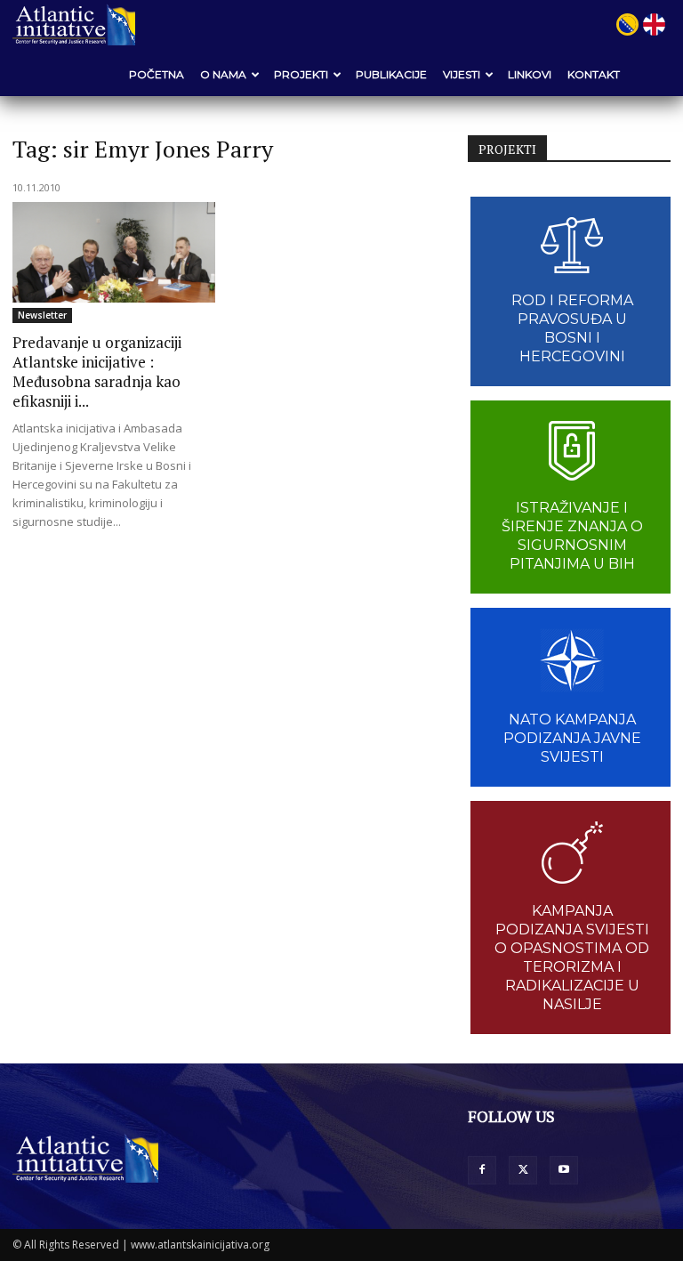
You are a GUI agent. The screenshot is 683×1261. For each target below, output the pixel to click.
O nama (223, 74)
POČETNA (156, 74)
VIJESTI (461, 74)
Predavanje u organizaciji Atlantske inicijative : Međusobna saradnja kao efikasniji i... (96, 371)
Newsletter (42, 315)
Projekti (301, 74)
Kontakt (593, 74)
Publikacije (391, 74)
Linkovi (529, 74)
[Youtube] (564, 1170)
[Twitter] (523, 1170)
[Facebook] (482, 1170)
